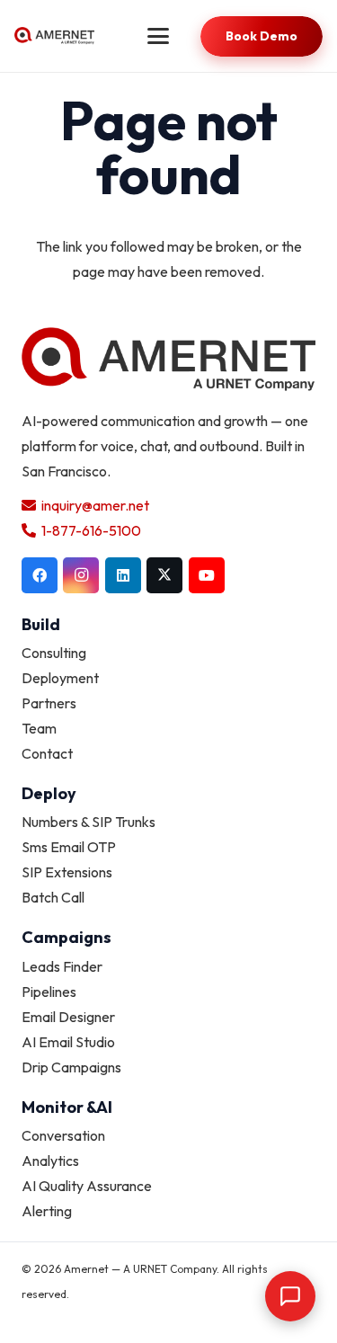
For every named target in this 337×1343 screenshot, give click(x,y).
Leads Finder (62, 966)
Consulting (54, 653)
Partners (49, 703)
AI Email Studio (68, 1042)
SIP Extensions (67, 872)
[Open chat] (290, 1296)
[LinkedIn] (123, 575)
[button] (158, 36)
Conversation (63, 1135)
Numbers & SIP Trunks (88, 822)
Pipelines (49, 992)
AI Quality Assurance (87, 1186)
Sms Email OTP (69, 847)
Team (39, 728)
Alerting (47, 1211)
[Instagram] (81, 575)
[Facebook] (40, 575)
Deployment (60, 678)
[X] (164, 575)
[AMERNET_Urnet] (54, 36)
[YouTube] (207, 575)
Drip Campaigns (71, 1067)
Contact (47, 753)
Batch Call (53, 897)
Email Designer (68, 1017)
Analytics (50, 1161)
